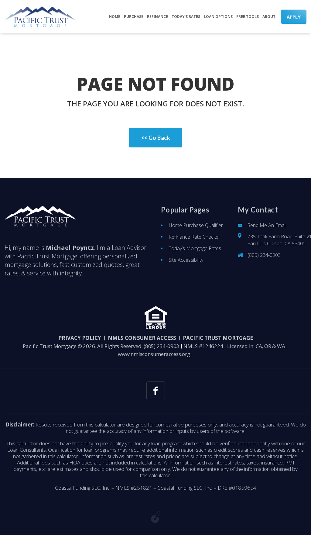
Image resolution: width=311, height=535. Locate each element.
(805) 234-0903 (264, 255)
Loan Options (218, 16)
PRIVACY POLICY (79, 338)
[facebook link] (155, 390)
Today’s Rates (186, 16)
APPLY (294, 17)
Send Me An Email (267, 225)
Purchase (133, 16)
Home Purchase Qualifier (196, 225)
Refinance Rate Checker (194, 236)
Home (114, 16)
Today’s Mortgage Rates (195, 248)
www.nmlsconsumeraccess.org (154, 353)
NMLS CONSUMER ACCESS (142, 338)
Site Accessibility (186, 260)
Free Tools (247, 16)
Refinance (157, 16)
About (268, 16)
